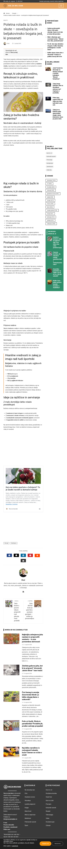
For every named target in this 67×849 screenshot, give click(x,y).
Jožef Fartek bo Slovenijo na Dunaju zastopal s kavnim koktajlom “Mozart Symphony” (58, 73)
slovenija (51, 180)
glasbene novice (53, 193)
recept (6, 543)
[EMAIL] (23, 560)
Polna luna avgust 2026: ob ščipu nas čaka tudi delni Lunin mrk (58, 101)
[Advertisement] (23, 165)
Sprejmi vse (45, 843)
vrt (49, 183)
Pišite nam (6, 829)
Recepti (5, 20)
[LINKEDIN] (23, 555)
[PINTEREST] (30, 555)
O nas (5, 822)
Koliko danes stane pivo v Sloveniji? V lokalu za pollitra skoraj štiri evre (55, 54)
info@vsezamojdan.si (10, 819)
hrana (50, 203)
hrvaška (51, 187)
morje (50, 213)
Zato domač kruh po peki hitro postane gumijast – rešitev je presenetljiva (29, 609)
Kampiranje (50, 163)
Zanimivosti (50, 166)
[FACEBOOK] (9, 555)
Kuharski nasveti (51, 156)
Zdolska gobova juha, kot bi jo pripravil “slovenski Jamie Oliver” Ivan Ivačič (32, 668)
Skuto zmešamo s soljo (10, 328)
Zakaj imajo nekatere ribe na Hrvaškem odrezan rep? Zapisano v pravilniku (58, 88)
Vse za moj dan (15, 6)
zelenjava (14, 543)
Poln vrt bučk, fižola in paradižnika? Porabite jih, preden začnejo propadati (32, 723)
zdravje (50, 190)
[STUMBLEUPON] (37, 555)
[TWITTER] (16, 555)
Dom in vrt (49, 153)
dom (50, 207)
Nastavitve (58, 843)
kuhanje (51, 217)
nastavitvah (15, 846)
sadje (50, 197)
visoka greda (52, 210)
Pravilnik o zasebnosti (10, 827)
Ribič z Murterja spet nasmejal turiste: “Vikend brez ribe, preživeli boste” (55, 39)
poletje (50, 220)
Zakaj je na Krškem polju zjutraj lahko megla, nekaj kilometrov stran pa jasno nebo (58, 114)
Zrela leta (49, 170)
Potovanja (49, 159)
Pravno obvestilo (8, 825)
